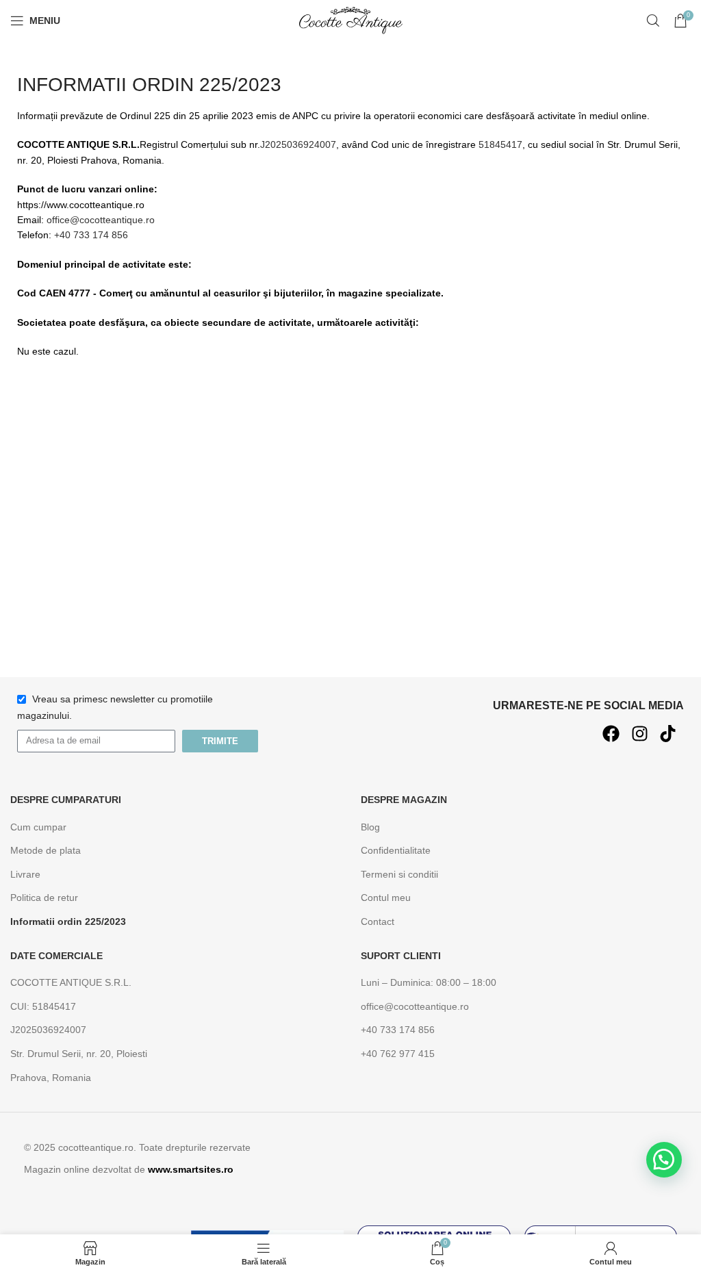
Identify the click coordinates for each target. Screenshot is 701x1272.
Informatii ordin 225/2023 (68, 921)
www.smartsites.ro (190, 1169)
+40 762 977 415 (398, 1053)
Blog (370, 827)
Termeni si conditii (399, 874)
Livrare (25, 874)
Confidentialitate (396, 850)
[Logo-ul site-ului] (350, 19)
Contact (377, 921)
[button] (664, 1160)
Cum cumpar (38, 827)
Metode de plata (45, 850)
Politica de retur (44, 897)
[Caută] (653, 20)
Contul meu (386, 897)
